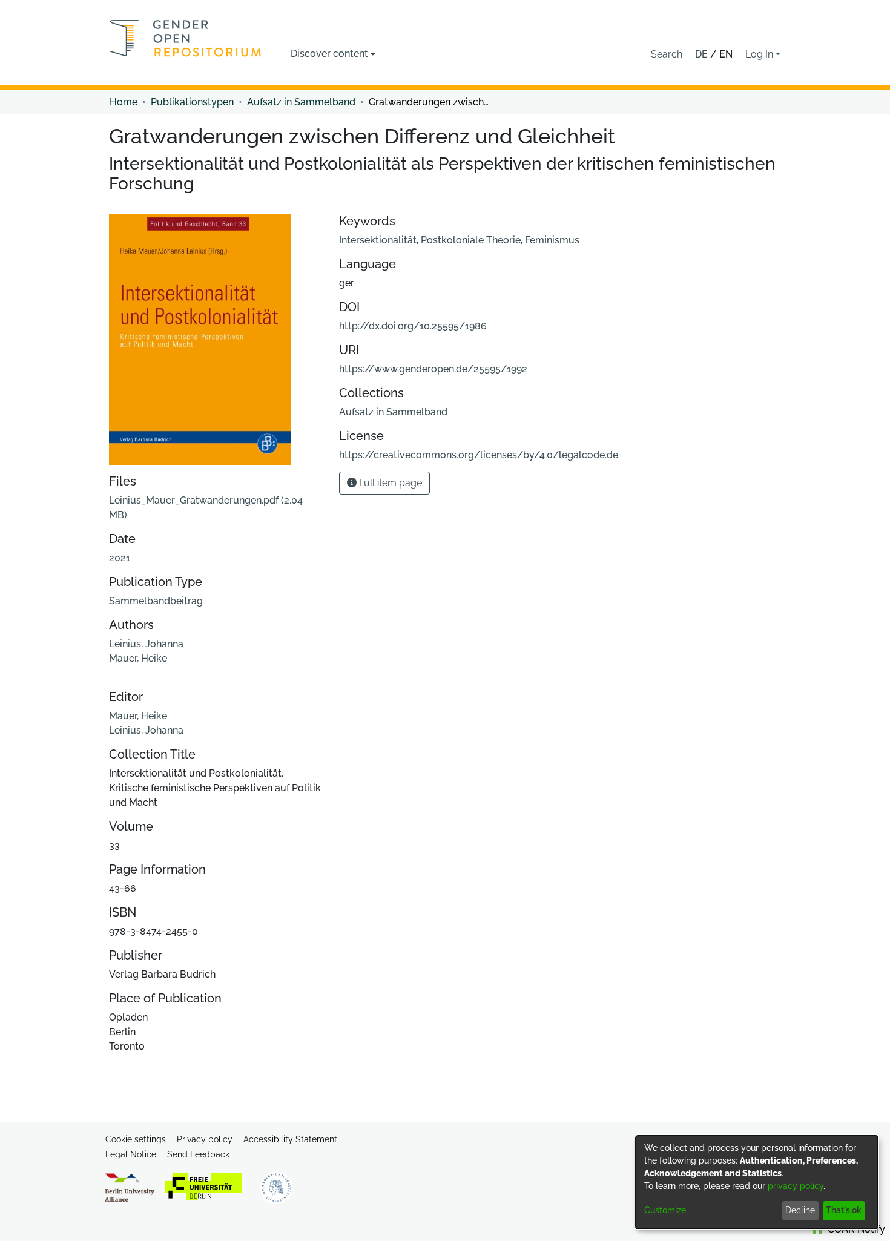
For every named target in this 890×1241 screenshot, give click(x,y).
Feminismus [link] (552, 240)
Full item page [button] (389, 483)
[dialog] (757, 1182)
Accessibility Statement (290, 1139)
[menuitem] (333, 54)
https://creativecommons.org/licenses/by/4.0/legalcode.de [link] (478, 455)
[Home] (185, 38)
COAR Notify (855, 1229)
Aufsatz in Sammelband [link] (301, 102)
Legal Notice (130, 1154)
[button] (666, 54)
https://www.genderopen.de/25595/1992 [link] (433, 369)
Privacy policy (204, 1139)
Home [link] (123, 102)
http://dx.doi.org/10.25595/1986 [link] (413, 326)
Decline (800, 1210)
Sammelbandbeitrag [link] (156, 601)
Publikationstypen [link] (192, 102)
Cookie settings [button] (135, 1139)
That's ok (844, 1210)
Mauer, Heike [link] (138, 658)
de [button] (702, 54)
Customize (665, 1210)
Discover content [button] (329, 53)
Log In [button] (760, 54)
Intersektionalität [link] (378, 240)
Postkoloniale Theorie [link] (471, 240)
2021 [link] (119, 558)
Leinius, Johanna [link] (146, 644)
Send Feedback (198, 1154)
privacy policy (795, 1186)
